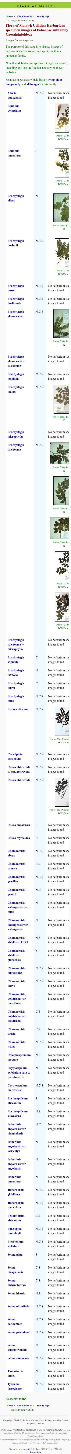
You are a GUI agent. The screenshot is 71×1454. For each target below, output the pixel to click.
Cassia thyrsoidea (19, 838)
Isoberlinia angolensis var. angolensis (17, 1163)
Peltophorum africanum (16, 1217)
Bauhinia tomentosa (14, 153)
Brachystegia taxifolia (16, 672)
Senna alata (15, 1254)
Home (10, 16)
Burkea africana (18, 709)
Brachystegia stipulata (16, 659)
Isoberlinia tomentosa (14, 1178)
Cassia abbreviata (19, 780)
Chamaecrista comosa (16, 865)
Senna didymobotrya (17, 1282)
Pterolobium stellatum (15, 1243)
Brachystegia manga (16, 389)
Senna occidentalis (15, 1321)
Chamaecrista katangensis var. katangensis (18, 924)
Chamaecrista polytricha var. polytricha (17, 1016)
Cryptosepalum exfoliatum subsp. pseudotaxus (19, 1072)
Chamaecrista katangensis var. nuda (18, 907)
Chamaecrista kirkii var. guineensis (16, 955)
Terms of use (35, 1452)
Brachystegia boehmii (16, 242)
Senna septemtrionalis (17, 1347)
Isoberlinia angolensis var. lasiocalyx (17, 1146)
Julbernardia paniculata (16, 1204)
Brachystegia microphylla (16, 434)
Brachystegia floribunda (16, 300)
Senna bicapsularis (15, 1269)
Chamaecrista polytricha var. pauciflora (17, 998)
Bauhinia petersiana (14, 108)
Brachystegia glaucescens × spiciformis (16, 361)
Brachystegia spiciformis (16, 447)
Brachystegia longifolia (16, 376)
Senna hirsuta (16, 1293)
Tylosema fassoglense (15, 1386)
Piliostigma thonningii (15, 1230)
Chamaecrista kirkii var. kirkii (18, 939)
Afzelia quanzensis (15, 95)
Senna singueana (18, 1358)
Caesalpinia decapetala (15, 756)
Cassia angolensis (19, 825)
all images (33, 84)
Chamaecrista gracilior (16, 878)
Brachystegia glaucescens (16, 313)
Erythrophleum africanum (18, 1100)
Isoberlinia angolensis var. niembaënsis (17, 1128)
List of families (24, 16)
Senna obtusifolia (19, 1306)
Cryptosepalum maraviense (17, 1087)
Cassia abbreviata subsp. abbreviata (19, 769)
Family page (43, 16)
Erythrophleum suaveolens (18, 1113)
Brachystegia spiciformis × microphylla (16, 644)
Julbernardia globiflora (16, 1191)
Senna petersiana (19, 1332)
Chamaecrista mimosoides (16, 970)
